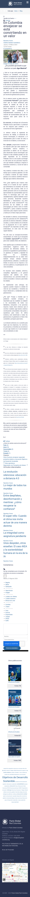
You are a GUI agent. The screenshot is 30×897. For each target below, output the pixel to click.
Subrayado (8, 586)
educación (12, 786)
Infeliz (7, 618)
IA (9, 788)
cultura (4, 792)
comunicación (9, 796)
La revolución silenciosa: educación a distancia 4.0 (14, 475)
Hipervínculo (9, 590)
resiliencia (24, 772)
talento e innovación (15, 459)
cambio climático (15, 772)
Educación (20, 786)
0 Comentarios (7, 48)
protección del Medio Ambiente (12, 774)
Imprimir (7, 20)
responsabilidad (15, 802)
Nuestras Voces (8, 40)
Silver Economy (7, 457)
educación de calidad (22, 794)
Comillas (7, 604)
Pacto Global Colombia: (16, 827)
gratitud (13, 792)
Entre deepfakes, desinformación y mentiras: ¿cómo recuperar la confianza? (12, 502)
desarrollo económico (22, 796)
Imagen (7, 592)
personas (20, 798)
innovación (17, 781)
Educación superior (21, 770)
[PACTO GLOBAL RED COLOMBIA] (15, 3)
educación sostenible (11, 784)
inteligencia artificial (7, 794)
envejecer (15, 457)
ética (24, 768)
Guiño (7, 620)
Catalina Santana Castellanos (11, 42)
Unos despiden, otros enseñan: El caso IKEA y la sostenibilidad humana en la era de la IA (15, 550)
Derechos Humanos (16, 790)
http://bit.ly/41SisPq (20, 417)
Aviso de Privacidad (8, 850)
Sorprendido (9, 614)
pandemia (25, 788)
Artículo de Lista (10, 600)
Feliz (6, 610)
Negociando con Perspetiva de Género (14, 465)
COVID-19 (21, 788)
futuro (16, 786)
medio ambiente (7, 772)
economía (9, 792)
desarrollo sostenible (8, 768)
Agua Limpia (15, 798)
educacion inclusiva (17, 768)
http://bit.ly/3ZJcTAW (23, 355)
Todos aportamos (10, 463)
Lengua (7, 616)
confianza (14, 794)
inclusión (4, 790)
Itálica (7, 584)
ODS (8, 788)
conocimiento (22, 774)
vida (27, 770)
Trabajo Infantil (24, 790)
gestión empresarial (7, 798)
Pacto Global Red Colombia (19, 893)
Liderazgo (9, 790)
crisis (20, 772)
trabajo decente (23, 792)
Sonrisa (7, 612)
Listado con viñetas (11, 596)
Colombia (17, 792)
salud (4, 796)
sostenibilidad (20, 784)
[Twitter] (1, 11)
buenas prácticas (14, 788)
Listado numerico (10, 598)
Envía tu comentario (12, 648)
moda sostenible (21, 800)
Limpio (7, 606)
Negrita (7, 582)
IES (21, 781)
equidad (14, 796)
